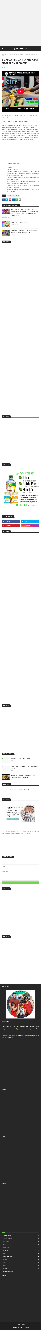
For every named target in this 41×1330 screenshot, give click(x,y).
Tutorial (21, 1268)
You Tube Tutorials (21, 1271)
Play (7, 54)
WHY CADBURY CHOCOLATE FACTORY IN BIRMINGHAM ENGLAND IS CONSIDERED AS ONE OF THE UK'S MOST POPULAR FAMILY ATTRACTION (24, 212)
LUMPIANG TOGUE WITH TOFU (20, 758)
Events (21, 1244)
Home (3, 54)
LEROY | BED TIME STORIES (19, 222)
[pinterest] (11, 525)
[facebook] (11, 521)
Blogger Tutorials (21, 1238)
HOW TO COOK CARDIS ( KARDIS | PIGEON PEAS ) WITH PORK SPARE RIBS (24, 776)
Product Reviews (21, 1256)
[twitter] (30, 521)
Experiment (21, 1247)
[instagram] (30, 525)
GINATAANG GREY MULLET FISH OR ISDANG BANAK (24, 768)
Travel (21, 1265)
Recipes (21, 1259)
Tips (21, 1262)
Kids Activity (11, 195)
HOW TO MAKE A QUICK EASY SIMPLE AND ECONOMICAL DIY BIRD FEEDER (23, 232)
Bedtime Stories (21, 1235)
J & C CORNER (20, 48)
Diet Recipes (21, 1241)
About (23, 1324)
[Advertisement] (20, 22)
